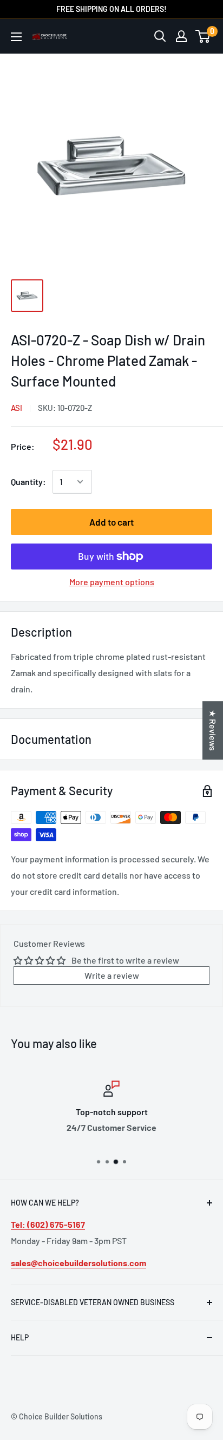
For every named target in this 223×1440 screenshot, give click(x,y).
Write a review (111, 975)
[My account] (181, 36)
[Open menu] (16, 36)
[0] (203, 36)
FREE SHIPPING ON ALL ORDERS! (111, 9)
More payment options (111, 582)
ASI (16, 408)
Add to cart (111, 521)
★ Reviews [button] (213, 730)
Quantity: (28, 481)
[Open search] (160, 36)
